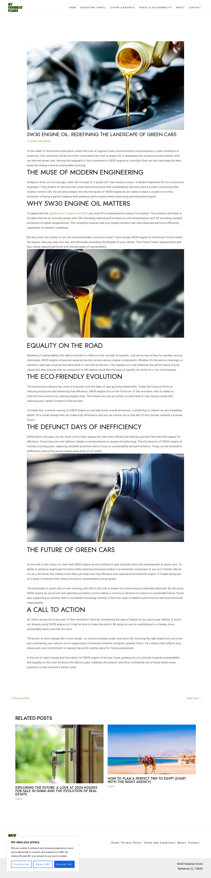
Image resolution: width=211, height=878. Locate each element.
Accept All (64, 864)
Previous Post (19, 698)
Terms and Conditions (160, 842)
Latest (33, 141)
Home (72, 7)
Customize (21, 864)
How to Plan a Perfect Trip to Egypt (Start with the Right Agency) (147, 780)
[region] (43, 854)
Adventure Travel (93, 7)
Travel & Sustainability (155, 7)
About (180, 7)
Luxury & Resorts (122, 7)
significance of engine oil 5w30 (68, 213)
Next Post (194, 698)
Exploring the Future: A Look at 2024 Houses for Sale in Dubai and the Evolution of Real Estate (56, 791)
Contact (195, 7)
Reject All (43, 864)
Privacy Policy (131, 842)
